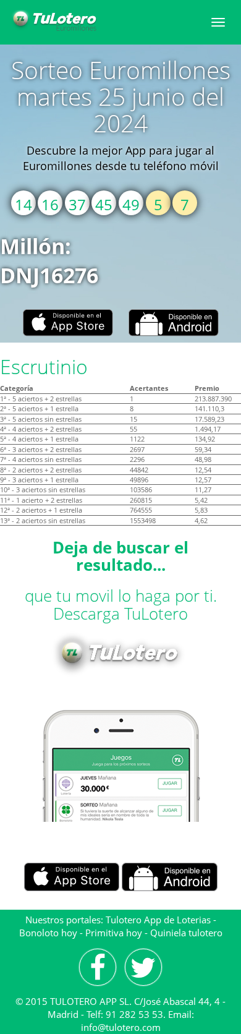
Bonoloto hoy (48, 932)
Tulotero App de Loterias (158, 919)
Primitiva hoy (113, 932)
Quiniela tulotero (186, 932)
